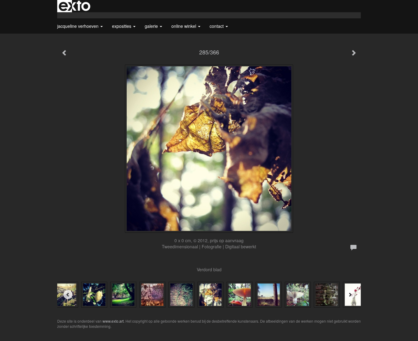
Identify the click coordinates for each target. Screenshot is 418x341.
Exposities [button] (122, 26)
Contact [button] (217, 26)
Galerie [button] (152, 26)
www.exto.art (113, 321)
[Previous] (68, 294)
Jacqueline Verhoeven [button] (78, 26)
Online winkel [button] (184, 26)
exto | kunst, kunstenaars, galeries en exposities (74, 6)
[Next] (350, 294)
